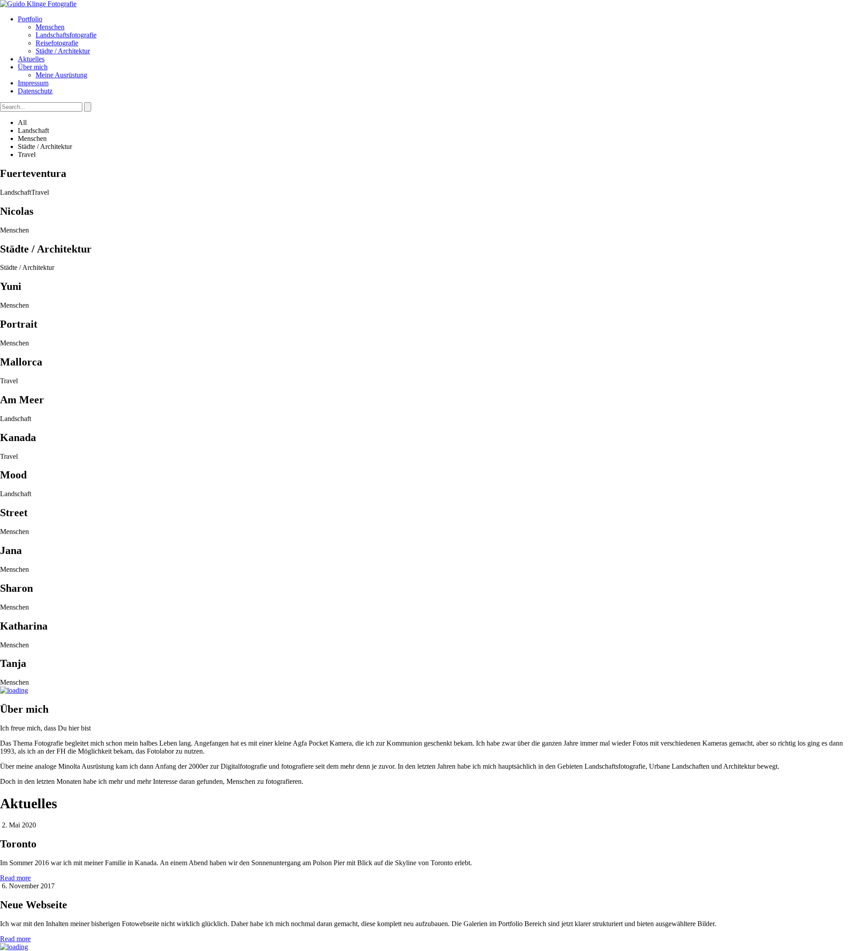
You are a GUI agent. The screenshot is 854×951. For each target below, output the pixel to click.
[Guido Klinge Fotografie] (38, 4)
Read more (15, 878)
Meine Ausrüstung (61, 75)
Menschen (50, 27)
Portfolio (30, 19)
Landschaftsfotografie (66, 35)
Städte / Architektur (63, 51)
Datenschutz (35, 91)
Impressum (33, 83)
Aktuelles (31, 59)
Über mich (33, 67)
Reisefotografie (57, 43)
